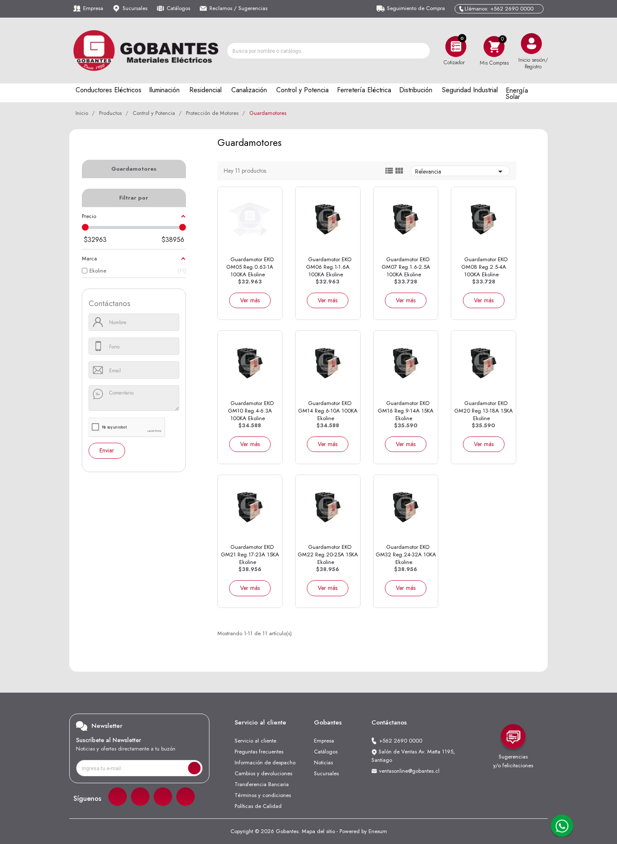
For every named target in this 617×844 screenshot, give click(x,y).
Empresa (93, 8)
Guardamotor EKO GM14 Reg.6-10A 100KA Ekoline (328, 410)
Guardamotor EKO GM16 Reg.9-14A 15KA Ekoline (406, 410)
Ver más (250, 300)
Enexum (378, 831)
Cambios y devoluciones (263, 773)
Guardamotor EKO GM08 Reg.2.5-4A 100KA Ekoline (484, 266)
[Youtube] (185, 796)
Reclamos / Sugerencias (238, 8)
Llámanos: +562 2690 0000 (499, 9)
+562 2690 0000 (400, 741)
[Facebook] (117, 796)
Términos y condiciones (263, 795)
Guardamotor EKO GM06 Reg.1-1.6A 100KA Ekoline (328, 266)
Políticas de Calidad (258, 806)
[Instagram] (140, 796)
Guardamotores (134, 169)
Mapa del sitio (318, 831)
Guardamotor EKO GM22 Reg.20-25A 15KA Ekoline (328, 554)
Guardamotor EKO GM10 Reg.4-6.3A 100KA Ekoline (251, 410)
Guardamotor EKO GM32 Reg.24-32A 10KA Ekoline (406, 554)
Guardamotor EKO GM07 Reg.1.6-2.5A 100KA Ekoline (406, 266)
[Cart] (494, 46)
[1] (194, 768)
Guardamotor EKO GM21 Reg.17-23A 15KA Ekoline (250, 554)
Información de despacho (265, 762)
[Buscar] (421, 51)
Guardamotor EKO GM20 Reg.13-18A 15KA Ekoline (483, 410)
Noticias (323, 762)
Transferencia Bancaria (262, 784)
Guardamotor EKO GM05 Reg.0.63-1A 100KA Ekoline (250, 266)
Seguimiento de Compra (416, 8)
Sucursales (135, 8)
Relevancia (460, 171)
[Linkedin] (163, 796)
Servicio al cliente (255, 741)
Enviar (106, 450)
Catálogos (178, 8)
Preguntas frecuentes (259, 752)
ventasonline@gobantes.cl (409, 771)
